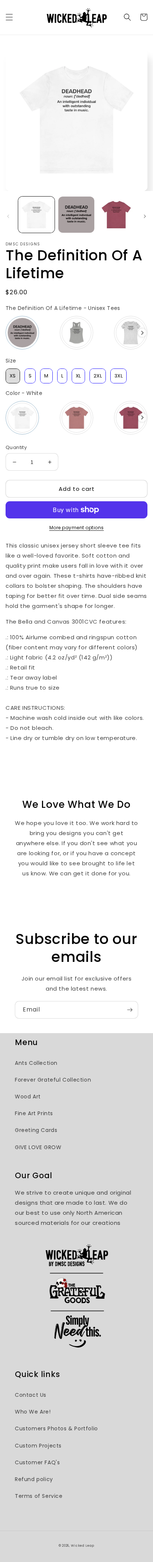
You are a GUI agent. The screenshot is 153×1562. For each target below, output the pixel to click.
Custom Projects (38, 1445)
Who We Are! (33, 1411)
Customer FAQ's (37, 1462)
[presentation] (142, 333)
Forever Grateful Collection (53, 1079)
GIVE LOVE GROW (38, 1147)
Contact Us (30, 1395)
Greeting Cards (36, 1130)
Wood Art (28, 1096)
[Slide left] (8, 216)
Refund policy (34, 1479)
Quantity (16, 447)
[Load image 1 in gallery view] (36, 215)
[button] (9, 17)
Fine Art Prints (34, 1113)
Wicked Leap (82, 1545)
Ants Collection (36, 1063)
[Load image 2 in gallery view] (76, 215)
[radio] (22, 332)
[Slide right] (145, 216)
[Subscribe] (129, 1010)
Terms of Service (39, 1496)
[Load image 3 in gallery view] (116, 215)
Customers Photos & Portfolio (56, 1428)
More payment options (76, 527)
